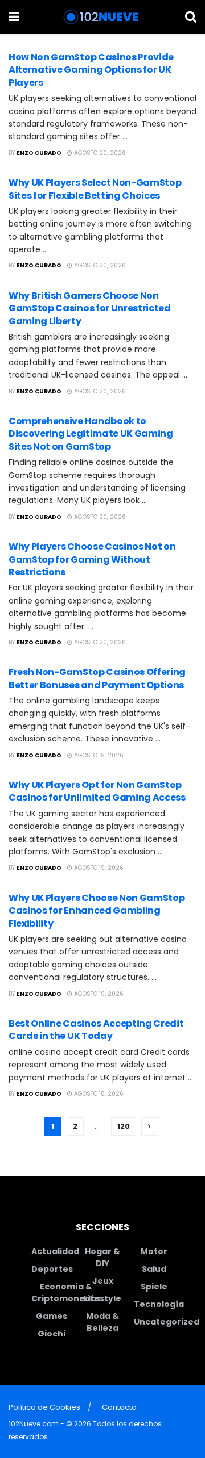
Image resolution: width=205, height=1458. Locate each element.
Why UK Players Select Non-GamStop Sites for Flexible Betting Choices (95, 189)
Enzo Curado (39, 153)
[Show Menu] (14, 17)
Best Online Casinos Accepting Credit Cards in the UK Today (96, 1029)
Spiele (154, 1286)
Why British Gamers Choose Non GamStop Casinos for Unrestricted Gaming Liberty (90, 308)
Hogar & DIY (102, 1257)
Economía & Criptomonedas (66, 1292)
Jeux (102, 1281)
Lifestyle (102, 1298)
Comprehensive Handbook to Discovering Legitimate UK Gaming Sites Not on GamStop (91, 433)
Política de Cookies (44, 1407)
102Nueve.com (34, 1423)
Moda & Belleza (102, 1322)
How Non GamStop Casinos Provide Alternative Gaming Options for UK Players (91, 70)
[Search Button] (190, 17)
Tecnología (159, 1304)
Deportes (52, 1269)
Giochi (51, 1333)
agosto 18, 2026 (98, 1094)
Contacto (119, 1407)
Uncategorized (166, 1321)
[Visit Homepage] (102, 17)
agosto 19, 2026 (98, 755)
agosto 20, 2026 (99, 153)
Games (51, 1316)
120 (123, 1126)
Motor (154, 1251)
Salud (154, 1269)
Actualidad (55, 1251)
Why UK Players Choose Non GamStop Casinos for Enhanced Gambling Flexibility (96, 910)
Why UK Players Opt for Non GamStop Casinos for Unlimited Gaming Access (97, 791)
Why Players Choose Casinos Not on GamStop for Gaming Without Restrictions (92, 559)
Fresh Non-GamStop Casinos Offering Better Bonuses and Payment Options (97, 678)
